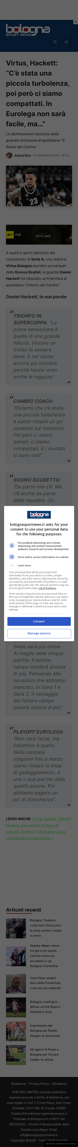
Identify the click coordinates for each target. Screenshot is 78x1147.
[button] (39, 565)
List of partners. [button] (47, 588)
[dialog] (39, 573)
